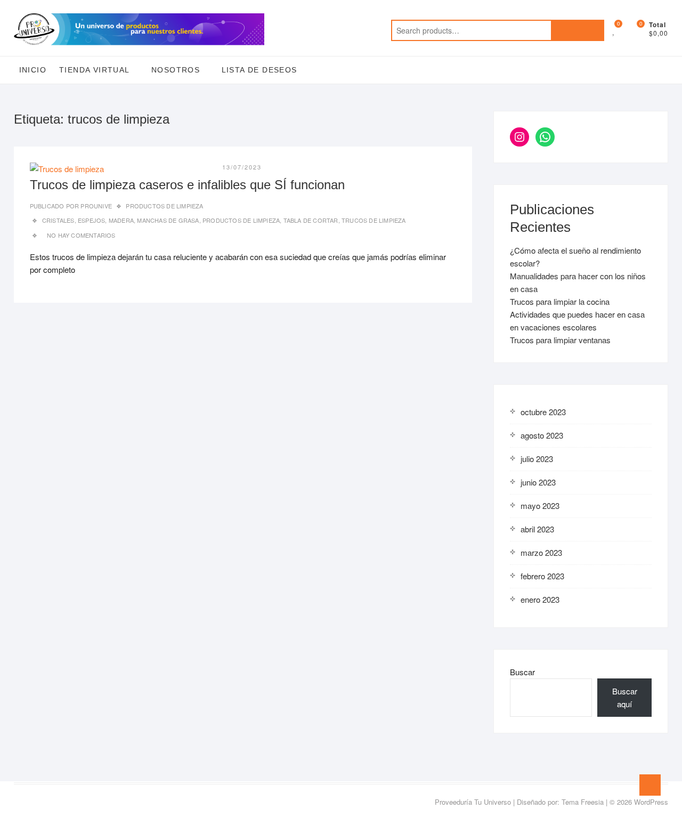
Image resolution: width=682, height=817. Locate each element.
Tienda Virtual (94, 70)
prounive (95, 205)
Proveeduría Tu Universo (473, 802)
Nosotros (175, 70)
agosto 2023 (542, 435)
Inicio (32, 70)
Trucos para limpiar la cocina (560, 301)
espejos (91, 220)
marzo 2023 (541, 552)
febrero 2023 (542, 575)
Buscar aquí (624, 697)
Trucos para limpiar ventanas (560, 339)
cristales (58, 220)
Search (577, 30)
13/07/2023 (242, 167)
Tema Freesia (583, 802)
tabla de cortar (310, 220)
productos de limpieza (241, 220)
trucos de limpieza (374, 220)
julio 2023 (537, 458)
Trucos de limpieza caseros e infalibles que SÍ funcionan (187, 184)
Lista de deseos (259, 70)
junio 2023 (538, 482)
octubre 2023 (543, 411)
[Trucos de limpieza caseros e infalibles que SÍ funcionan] (67, 169)
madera (121, 220)
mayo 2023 (540, 505)
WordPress (651, 802)
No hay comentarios (81, 235)
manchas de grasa (168, 220)
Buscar (522, 671)
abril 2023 (537, 529)
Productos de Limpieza (164, 205)
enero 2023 (540, 599)
